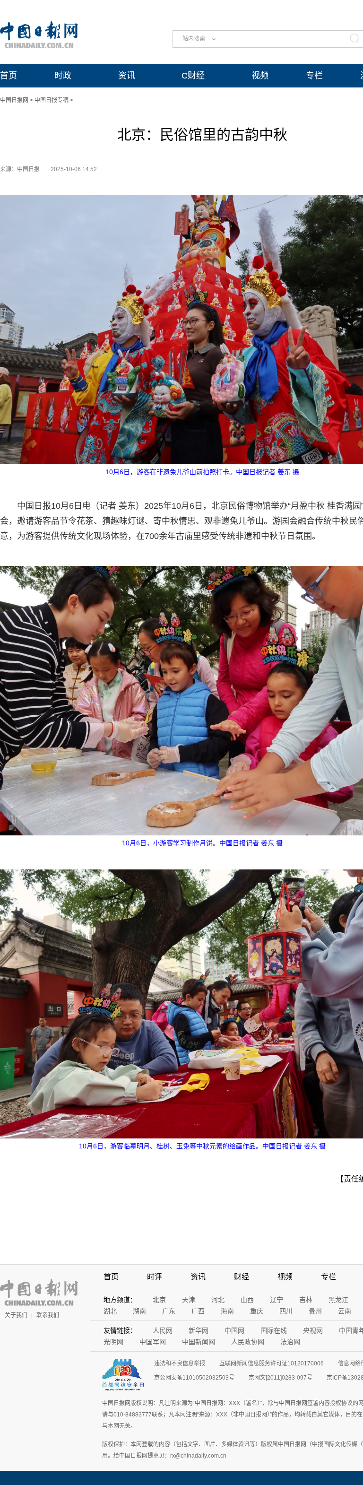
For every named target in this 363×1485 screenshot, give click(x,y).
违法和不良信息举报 (179, 1363)
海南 (227, 1311)
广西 (198, 1311)
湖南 (139, 1311)
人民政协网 (247, 1342)
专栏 (314, 75)
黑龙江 (338, 1299)
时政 (62, 75)
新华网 (198, 1330)
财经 (241, 1277)
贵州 (315, 1311)
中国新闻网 (198, 1342)
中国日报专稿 (52, 100)
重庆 (256, 1311)
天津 (188, 1299)
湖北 (110, 1311)
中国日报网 (14, 100)
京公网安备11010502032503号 (194, 1377)
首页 (8, 75)
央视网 (313, 1330)
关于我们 (16, 1315)
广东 (168, 1311)
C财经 (193, 75)
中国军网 (152, 1342)
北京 (159, 1299)
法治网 (290, 1342)
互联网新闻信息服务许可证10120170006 (271, 1363)
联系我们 (47, 1315)
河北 (218, 1299)
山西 (247, 1299)
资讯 (126, 75)
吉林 (305, 1299)
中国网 (234, 1330)
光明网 (113, 1342)
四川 (286, 1311)
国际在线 (273, 1330)
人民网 (163, 1330)
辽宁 (276, 1299)
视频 (259, 75)
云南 (344, 1311)
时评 (154, 1277)
